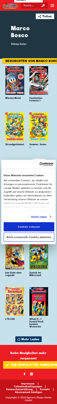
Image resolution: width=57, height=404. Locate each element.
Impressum (28, 383)
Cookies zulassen (29, 226)
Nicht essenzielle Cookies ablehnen (29, 237)
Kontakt (45, 389)
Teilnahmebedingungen (28, 386)
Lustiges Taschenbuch (10, 6)
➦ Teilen (45, 16)
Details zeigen (39, 216)
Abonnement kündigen (28, 392)
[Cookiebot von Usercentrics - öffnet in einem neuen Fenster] (40, 164)
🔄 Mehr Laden (28, 339)
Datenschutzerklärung (19, 389)
